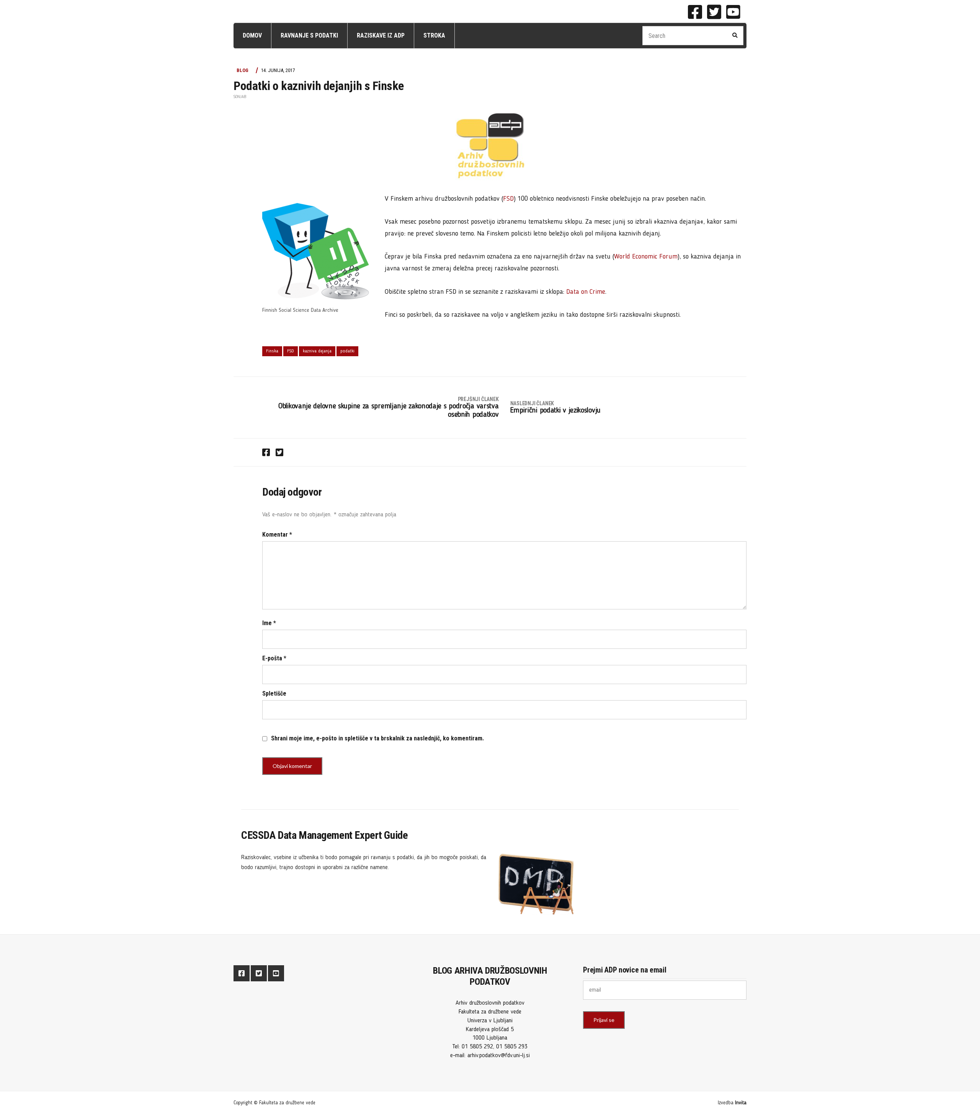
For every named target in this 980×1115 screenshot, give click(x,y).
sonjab (240, 97)
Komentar (277, 534)
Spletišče (274, 693)
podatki (347, 351)
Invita (740, 1102)
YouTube (733, 12)
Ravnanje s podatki (309, 35)
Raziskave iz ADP (381, 35)
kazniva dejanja (317, 351)
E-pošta (274, 658)
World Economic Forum (646, 256)
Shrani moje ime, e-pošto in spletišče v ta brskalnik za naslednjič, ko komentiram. (377, 738)
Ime (269, 623)
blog (242, 70)
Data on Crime (585, 291)
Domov (252, 35)
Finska (272, 351)
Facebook (695, 12)
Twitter (714, 12)
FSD (508, 198)
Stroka (434, 35)
